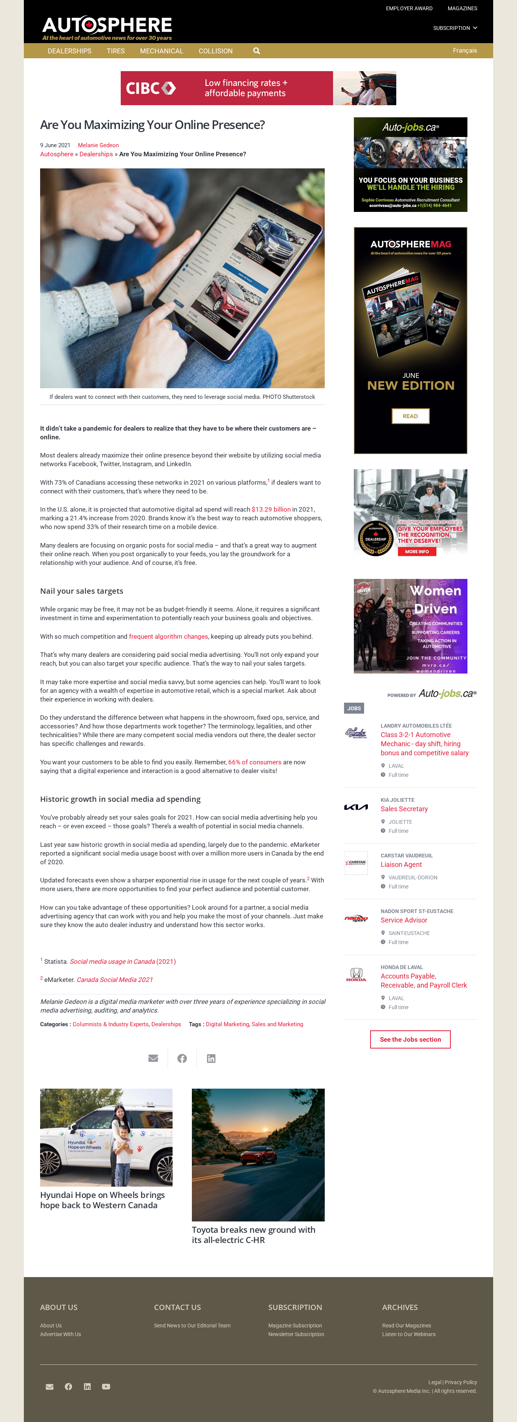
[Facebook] (68, 1386)
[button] (475, 28)
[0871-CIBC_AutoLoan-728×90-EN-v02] (258, 103)
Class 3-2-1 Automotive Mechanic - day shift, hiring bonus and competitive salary (425, 744)
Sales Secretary (404, 809)
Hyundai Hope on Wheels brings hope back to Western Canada (102, 1199)
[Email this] (153, 1058)
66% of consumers (255, 762)
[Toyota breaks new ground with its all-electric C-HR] (258, 1155)
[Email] (49, 1386)
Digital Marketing (227, 1024)
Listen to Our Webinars (409, 1334)
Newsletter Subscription (296, 1334)
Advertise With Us (60, 1334)
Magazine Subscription (295, 1325)
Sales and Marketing (277, 1024)
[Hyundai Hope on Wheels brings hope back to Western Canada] (106, 1138)
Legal (434, 1382)
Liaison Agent (401, 864)
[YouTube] (106, 1386)
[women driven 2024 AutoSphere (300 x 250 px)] (410, 671)
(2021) (123, 961)
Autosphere (56, 154)
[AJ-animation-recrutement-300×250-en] (410, 209)
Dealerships (96, 154)
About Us (51, 1325)
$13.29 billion (271, 509)
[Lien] (410, 696)
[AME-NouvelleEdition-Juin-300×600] (410, 452)
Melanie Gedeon (98, 145)
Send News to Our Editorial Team (192, 1325)
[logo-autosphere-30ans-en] (107, 28)
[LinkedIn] (87, 1386)
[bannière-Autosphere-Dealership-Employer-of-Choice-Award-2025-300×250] (410, 561)
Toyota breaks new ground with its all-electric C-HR (253, 1234)
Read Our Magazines (406, 1325)
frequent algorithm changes (168, 636)
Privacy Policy (461, 1382)
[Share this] (182, 1058)
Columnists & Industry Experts (111, 1024)
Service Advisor (404, 920)
